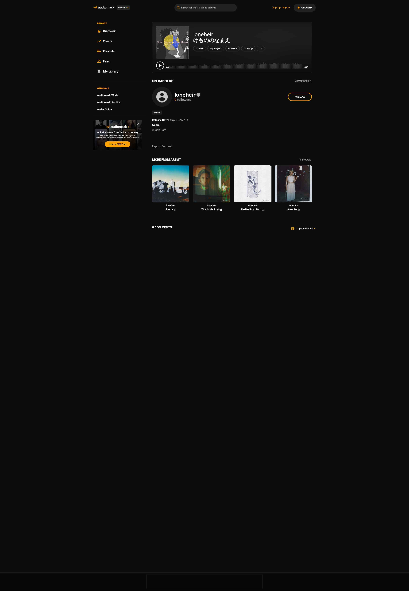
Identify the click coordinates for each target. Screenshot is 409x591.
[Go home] (103, 7)
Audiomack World (108, 95)
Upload (306, 7)
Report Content (162, 146)
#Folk (157, 112)
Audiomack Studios (108, 102)
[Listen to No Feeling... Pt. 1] (252, 183)
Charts (107, 41)
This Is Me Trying (211, 209)
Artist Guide (104, 109)
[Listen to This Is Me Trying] (211, 183)
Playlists (109, 51)
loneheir (185, 94)
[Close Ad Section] (138, 123)
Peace (169, 209)
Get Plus (123, 7)
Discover (109, 31)
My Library (110, 71)
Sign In (286, 7)
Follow (300, 96)
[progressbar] (237, 65)
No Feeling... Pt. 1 (251, 209)
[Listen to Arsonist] (293, 183)
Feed (106, 61)
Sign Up (277, 7)
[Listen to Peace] (170, 183)
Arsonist (292, 209)
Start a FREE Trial (117, 144)
